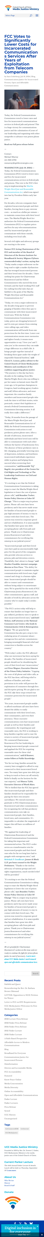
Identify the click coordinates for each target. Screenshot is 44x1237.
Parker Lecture (10, 1099)
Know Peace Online (12, 1080)
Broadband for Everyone (15, 1053)
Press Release (10, 1107)
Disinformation (11, 1064)
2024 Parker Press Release (15, 1027)
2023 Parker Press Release (15, 1023)
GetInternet (25, 1129)
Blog (33, 76)
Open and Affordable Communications (21, 1095)
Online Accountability (13, 1091)
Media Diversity (11, 1087)
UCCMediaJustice (11, 1133)
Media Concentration (13, 1084)
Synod (7, 1111)
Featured (8, 1076)
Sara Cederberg (13, 76)
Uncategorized (10, 1119)
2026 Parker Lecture (13, 1034)
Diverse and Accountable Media (18, 1068)
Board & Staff (9, 1185)
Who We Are (9, 1181)
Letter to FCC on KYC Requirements (20, 1002)
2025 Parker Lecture (13, 1031)
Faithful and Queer (12, 984)
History (7, 1183)
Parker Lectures (11, 1103)
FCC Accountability (12, 1072)
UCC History (10, 1115)
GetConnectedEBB (11, 1129)
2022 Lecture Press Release (16, 1019)
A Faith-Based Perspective (15, 1038)
